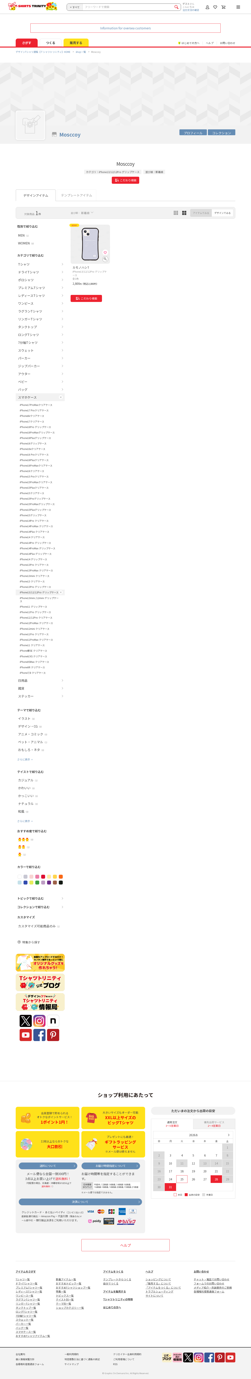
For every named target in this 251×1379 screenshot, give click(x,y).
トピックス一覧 (65, 1295)
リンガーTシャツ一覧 (28, 1303)
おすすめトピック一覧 (68, 1283)
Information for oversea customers (125, 28)
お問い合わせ (227, 43)
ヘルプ (210, 43)
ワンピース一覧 (24, 1295)
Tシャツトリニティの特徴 (118, 1299)
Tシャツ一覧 (23, 1279)
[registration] (105, 252)
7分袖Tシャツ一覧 (26, 1316)
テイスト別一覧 (65, 1299)
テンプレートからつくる (117, 1279)
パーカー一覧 (23, 1324)
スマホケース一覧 (26, 1332)
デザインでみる (222, 212)
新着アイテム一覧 (66, 1279)
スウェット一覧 (25, 1319)
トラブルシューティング (159, 1291)
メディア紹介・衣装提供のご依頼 (213, 1287)
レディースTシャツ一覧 (29, 1291)
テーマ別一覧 (63, 1303)
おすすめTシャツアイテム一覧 (33, 1336)
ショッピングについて (158, 1279)
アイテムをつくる (113, 1271)
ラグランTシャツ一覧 (28, 1299)
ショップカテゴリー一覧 (70, 1308)
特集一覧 (61, 1291)
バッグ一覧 (22, 1328)
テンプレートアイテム (76, 195)
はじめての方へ (112, 1307)
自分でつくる (110, 1283)
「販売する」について (158, 1283)
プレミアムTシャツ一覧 (29, 1287)
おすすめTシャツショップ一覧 (73, 1287)
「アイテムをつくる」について (163, 1287)
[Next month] (228, 1135)
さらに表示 (23, 759)
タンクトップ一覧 (26, 1308)
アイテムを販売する (114, 1291)
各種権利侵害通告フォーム (209, 1291)
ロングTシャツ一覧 (26, 1311)
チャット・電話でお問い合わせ (211, 1279)
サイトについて (154, 1295)
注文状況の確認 (191, 10)
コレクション (221, 133)
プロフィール (193, 133)
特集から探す (31, 942)
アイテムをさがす (26, 1271)
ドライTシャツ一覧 (26, 1283)
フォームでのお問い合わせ (209, 1283)
